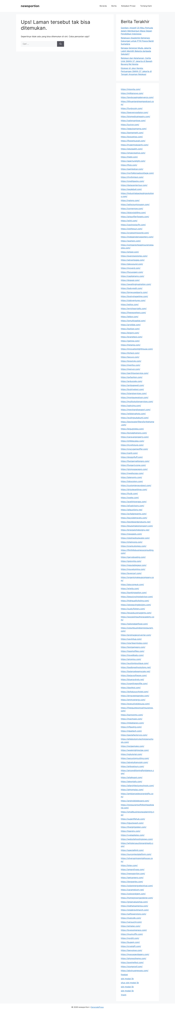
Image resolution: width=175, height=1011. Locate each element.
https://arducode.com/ (131, 381)
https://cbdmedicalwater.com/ (135, 538)
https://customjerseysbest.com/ (136, 485)
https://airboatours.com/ (132, 766)
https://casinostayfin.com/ (133, 225)
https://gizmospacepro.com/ (134, 469)
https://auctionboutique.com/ (135, 663)
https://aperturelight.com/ (133, 161)
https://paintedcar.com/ (132, 169)
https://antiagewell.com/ (132, 385)
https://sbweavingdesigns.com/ (136, 605)
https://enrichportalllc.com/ (134, 308)
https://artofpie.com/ (131, 325)
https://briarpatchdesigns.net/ (135, 530)
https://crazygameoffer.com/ (134, 449)
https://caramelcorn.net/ (132, 890)
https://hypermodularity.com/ (134, 145)
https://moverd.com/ (130, 268)
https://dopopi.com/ (130, 280)
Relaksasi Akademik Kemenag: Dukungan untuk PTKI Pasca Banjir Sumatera (137, 41)
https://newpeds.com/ (131, 534)
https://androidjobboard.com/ (135, 801)
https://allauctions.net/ (131, 510)
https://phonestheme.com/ (133, 958)
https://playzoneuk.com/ (132, 584)
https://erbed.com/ (130, 252)
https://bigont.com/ (130, 333)
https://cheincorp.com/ (131, 542)
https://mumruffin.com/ (132, 934)
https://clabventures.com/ (133, 300)
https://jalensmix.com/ (131, 477)
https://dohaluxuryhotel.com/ (134, 691)
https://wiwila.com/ (130, 588)
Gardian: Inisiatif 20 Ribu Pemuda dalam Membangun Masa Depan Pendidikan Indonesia (137, 31)
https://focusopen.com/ (132, 272)
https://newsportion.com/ (133, 873)
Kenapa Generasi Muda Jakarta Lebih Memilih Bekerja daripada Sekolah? (136, 51)
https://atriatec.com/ (130, 926)
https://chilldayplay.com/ (132, 441)
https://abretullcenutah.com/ (134, 762)
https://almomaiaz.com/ (132, 789)
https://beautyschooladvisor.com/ (137, 596)
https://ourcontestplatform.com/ (136, 854)
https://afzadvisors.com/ (132, 505)
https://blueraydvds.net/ (132, 679)
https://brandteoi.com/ (131, 337)
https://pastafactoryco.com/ (134, 735)
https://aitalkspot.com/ (131, 777)
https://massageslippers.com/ (135, 954)
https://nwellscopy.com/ (132, 473)
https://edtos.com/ (130, 304)
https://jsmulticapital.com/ (133, 320)
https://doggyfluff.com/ (132, 457)
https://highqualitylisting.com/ (135, 600)
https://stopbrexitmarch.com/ (135, 910)
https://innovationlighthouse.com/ (137, 349)
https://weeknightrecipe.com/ (135, 750)
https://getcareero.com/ (132, 877)
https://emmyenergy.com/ (133, 700)
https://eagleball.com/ (131, 189)
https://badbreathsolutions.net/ (136, 667)
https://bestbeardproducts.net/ (136, 522)
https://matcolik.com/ (131, 918)
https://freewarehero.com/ (133, 312)
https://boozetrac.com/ (132, 137)
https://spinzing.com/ (131, 405)
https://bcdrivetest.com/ (132, 389)
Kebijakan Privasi (128, 6)
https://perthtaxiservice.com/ (134, 373)
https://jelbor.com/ (129, 316)
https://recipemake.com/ (132, 746)
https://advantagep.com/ (133, 260)
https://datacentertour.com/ (134, 185)
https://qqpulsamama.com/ (134, 128)
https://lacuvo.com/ (130, 357)
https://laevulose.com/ (131, 950)
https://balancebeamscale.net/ (135, 671)
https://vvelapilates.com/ (132, 835)
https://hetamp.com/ (130, 345)
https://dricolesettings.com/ (134, 489)
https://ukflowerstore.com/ (133, 914)
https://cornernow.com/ (132, 208)
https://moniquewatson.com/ (134, 397)
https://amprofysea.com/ (132, 869)
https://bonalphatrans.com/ (134, 433)
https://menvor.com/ (130, 369)
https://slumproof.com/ (131, 966)
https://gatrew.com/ (130, 341)
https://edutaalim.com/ (132, 149)
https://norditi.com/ (130, 938)
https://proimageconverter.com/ (136, 635)
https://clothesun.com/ (131, 229)
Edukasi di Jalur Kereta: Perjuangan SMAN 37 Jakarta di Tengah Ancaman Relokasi (136, 71)
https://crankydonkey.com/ (133, 546)
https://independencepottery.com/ (137, 237)
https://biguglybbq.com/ (132, 429)
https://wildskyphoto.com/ (133, 413)
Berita (113, 6)
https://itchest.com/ (130, 353)
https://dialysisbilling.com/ (133, 212)
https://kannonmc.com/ (132, 715)
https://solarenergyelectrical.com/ (137, 885)
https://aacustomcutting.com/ (135, 758)
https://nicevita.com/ (130, 89)
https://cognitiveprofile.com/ (134, 683)
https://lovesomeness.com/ (134, 930)
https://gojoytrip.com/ (131, 561)
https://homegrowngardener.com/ (137, 898)
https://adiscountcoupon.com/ (135, 204)
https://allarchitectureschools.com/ (137, 785)
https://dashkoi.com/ (131, 687)
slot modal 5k (127, 978)
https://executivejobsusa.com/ (135, 704)
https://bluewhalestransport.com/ (137, 526)
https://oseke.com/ (130, 497)
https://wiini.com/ (129, 220)
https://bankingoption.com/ (134, 592)
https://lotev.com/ (129, 865)
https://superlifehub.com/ (133, 819)
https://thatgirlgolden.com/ (133, 827)
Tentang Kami (146, 6)
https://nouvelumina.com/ (133, 569)
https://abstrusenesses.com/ (134, 970)
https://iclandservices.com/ (134, 393)
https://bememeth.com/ (132, 133)
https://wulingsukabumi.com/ (135, 418)
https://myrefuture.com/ (132, 445)
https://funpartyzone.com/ (133, 465)
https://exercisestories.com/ (134, 256)
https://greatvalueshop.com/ (134, 902)
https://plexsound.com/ (132, 264)
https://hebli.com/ (129, 157)
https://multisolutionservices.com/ (137, 401)
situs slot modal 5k (130, 983)
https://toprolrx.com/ (130, 831)
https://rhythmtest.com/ (132, 177)
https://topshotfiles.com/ (132, 651)
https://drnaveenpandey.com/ (135, 695)
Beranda (103, 6)
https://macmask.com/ (131, 719)
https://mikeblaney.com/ (132, 723)
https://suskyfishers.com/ (133, 609)
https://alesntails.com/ (131, 781)
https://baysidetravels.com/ (134, 518)
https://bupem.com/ (130, 942)
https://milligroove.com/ (132, 93)
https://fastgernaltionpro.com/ (135, 461)
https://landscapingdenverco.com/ (137, 97)
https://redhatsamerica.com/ (134, 906)
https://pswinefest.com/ (132, 962)
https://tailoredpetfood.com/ (134, 624)
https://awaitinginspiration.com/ (136, 284)
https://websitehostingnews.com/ (137, 839)
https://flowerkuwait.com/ (133, 141)
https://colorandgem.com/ (133, 894)
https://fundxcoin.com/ (131, 108)
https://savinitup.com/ (131, 639)
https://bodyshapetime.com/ (134, 296)
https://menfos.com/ (130, 365)
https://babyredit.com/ (131, 288)
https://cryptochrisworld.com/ (135, 233)
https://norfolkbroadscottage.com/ (137, 173)
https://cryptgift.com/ (131, 946)
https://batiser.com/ (130, 329)
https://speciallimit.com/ (132, 850)
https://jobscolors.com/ (132, 481)
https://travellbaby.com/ (132, 655)
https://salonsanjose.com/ (133, 120)
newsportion (30, 6)
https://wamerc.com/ (131, 241)
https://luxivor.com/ (130, 124)
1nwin (123, 995)
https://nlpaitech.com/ (131, 731)
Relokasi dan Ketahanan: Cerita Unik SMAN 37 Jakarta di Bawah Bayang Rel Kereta (136, 61)
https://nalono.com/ (130, 200)
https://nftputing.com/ (131, 727)
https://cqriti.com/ (129, 453)
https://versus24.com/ (131, 922)
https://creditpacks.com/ (132, 181)
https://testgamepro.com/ (133, 647)
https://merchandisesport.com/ (135, 409)
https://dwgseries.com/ (132, 881)
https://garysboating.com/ (133, 557)
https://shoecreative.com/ (133, 153)
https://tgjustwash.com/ (132, 823)
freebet (124, 974)
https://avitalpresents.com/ (134, 514)
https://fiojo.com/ (129, 165)
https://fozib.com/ (129, 493)
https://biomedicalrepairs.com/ (135, 116)
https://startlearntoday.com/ (134, 643)
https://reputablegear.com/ (133, 565)
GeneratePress (97, 1007)
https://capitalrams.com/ (132, 276)
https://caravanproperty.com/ (135, 437)
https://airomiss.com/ (131, 659)
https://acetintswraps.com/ (134, 501)
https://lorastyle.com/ (131, 361)
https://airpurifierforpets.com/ (135, 216)
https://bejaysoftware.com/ (134, 675)
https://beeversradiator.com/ (134, 112)
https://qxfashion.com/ (131, 377)
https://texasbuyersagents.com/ (136, 613)
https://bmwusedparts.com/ (134, 292)
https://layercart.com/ (131, 573)
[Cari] (60, 44)
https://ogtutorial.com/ (131, 754)
